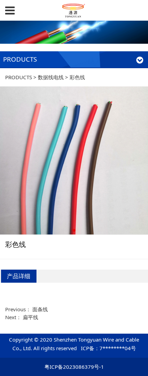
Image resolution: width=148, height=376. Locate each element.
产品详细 (18, 276)
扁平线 (30, 317)
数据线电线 (51, 77)
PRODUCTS (18, 77)
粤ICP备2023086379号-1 (74, 366)
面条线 (40, 309)
